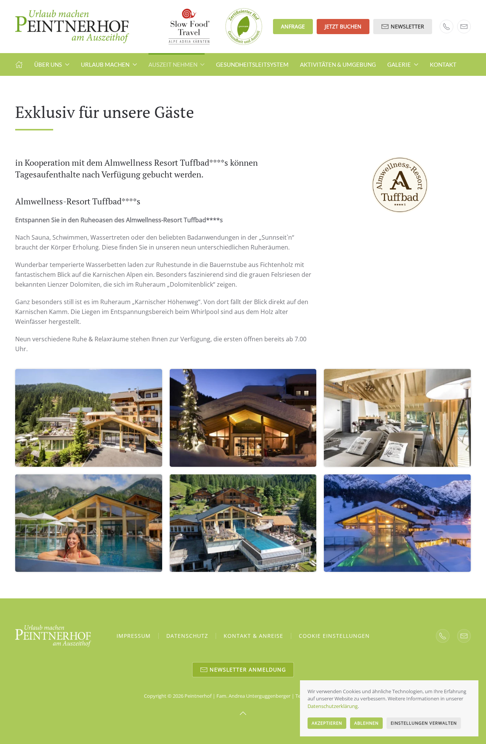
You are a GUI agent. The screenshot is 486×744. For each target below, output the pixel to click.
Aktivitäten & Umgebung (338, 64)
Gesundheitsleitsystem (252, 64)
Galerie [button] (399, 64)
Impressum (134, 635)
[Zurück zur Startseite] (72, 26)
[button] (88, 418)
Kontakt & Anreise (253, 635)
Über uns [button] (48, 64)
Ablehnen (366, 723)
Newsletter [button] (407, 26)
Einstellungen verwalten (424, 723)
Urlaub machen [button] (105, 64)
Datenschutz (187, 635)
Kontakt (443, 64)
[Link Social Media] (443, 636)
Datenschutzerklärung (333, 706)
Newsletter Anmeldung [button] (248, 669)
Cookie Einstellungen (334, 635)
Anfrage (293, 26)
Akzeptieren (327, 723)
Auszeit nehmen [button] (172, 64)
